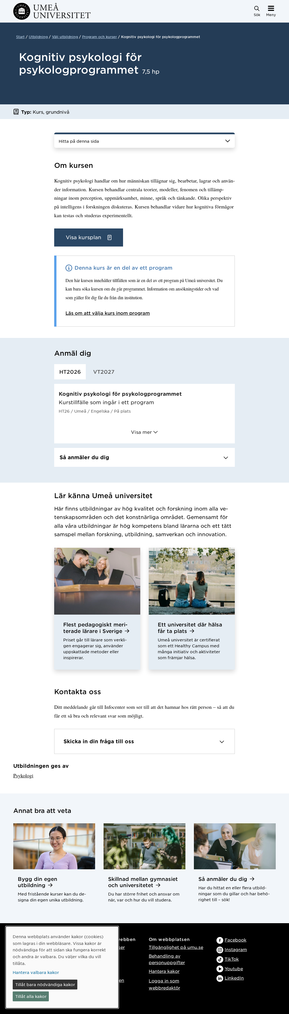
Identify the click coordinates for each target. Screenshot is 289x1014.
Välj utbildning (65, 36)
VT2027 (104, 372)
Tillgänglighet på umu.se (176, 947)
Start (20, 36)
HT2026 (70, 372)
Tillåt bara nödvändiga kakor (45, 984)
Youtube (234, 968)
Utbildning (38, 36)
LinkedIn (234, 977)
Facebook (235, 939)
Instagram (236, 949)
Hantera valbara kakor (36, 972)
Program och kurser (99, 36)
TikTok (232, 959)
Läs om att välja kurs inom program (107, 313)
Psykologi (23, 775)
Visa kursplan (84, 237)
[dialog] (62, 967)
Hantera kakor (164, 971)
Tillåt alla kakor (31, 996)
